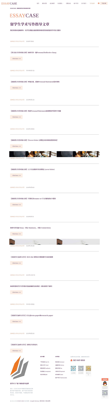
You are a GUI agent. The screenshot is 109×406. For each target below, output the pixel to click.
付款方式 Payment (60, 371)
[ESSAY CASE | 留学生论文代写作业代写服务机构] (9, 3)
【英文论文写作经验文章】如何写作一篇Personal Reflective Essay (33, 52)
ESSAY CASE (20, 401)
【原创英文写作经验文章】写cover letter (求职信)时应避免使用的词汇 (34, 140)
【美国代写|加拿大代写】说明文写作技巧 (23, 345)
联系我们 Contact (59, 362)
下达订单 (104, 3)
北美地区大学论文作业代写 (17, 41)
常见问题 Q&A (43, 374)
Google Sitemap (34, 401)
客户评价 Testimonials (61, 377)
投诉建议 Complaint (45, 371)
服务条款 (42, 401)
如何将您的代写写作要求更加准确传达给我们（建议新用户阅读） (31, 286)
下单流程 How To (44, 362)
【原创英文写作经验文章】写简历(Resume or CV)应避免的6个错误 (33, 198)
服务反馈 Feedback (45, 368)
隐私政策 (48, 401)
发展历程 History (59, 365)
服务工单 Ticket (44, 365)
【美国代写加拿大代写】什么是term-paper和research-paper (31, 315)
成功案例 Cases (59, 374)
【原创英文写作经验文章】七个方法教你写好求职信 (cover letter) (32, 169)
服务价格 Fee (58, 368)
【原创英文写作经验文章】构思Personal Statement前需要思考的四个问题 (35, 111)
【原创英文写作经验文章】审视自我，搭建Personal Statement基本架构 (34, 82)
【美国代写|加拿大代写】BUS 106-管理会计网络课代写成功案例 (31, 257)
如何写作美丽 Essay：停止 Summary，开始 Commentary (30, 228)
